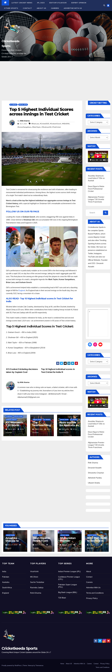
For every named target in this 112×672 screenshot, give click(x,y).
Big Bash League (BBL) (67, 592)
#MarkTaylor (36, 127)
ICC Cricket (13, 104)
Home (62, 663)
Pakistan (5, 577)
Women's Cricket (11, 419)
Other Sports (11, 8)
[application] (98, 156)
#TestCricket (56, 127)
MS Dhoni (34, 577)
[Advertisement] (56, 77)
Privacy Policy (92, 598)
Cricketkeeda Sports (19, 648)
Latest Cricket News (21, 3)
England (21, 290)
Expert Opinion (78, 3)
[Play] (91, 160)
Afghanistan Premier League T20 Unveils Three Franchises (96, 199)
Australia (5, 582)
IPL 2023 (41, 3)
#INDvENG (66, 124)
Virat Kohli (34, 571)
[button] (104, 5)
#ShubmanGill (46, 127)
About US (41, 8)
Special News (23, 104)
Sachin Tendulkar (37, 582)
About (88, 571)
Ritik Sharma (25, 121)
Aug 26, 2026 (67, 545)
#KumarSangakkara (24, 127)
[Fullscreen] (106, 160)
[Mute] (104, 160)
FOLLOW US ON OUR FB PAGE (22, 211)
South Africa (7, 588)
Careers (55, 8)
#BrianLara (35, 124)
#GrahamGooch (55, 124)
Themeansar (39, 665)
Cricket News (37, 419)
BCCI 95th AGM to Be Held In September (96, 540)
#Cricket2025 (44, 124)
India (4, 571)
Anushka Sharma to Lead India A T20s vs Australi (96, 178)
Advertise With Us (73, 8)
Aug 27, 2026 (12, 545)
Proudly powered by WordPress (12, 665)
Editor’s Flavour (57, 3)
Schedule (9, 416)
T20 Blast (62, 598)
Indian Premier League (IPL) (69, 571)
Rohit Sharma (35, 593)
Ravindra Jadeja (36, 588)
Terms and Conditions (95, 593)
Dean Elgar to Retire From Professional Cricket (96, 188)
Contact (27, 8)
